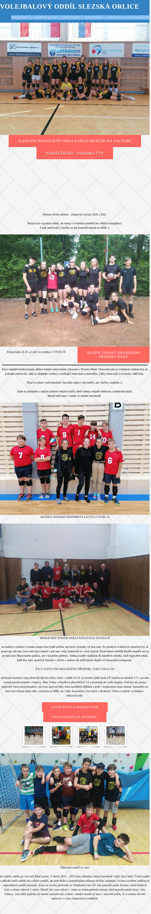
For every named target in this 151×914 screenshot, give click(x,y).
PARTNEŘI (94, 17)
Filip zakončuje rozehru (74, 717)
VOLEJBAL (19, 17)
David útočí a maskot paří (75, 707)
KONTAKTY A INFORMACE (129, 17)
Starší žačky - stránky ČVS (74, 153)
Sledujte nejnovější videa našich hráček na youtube (74, 141)
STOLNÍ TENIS (46, 17)
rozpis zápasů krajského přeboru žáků (113, 355)
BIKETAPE (71, 17)
